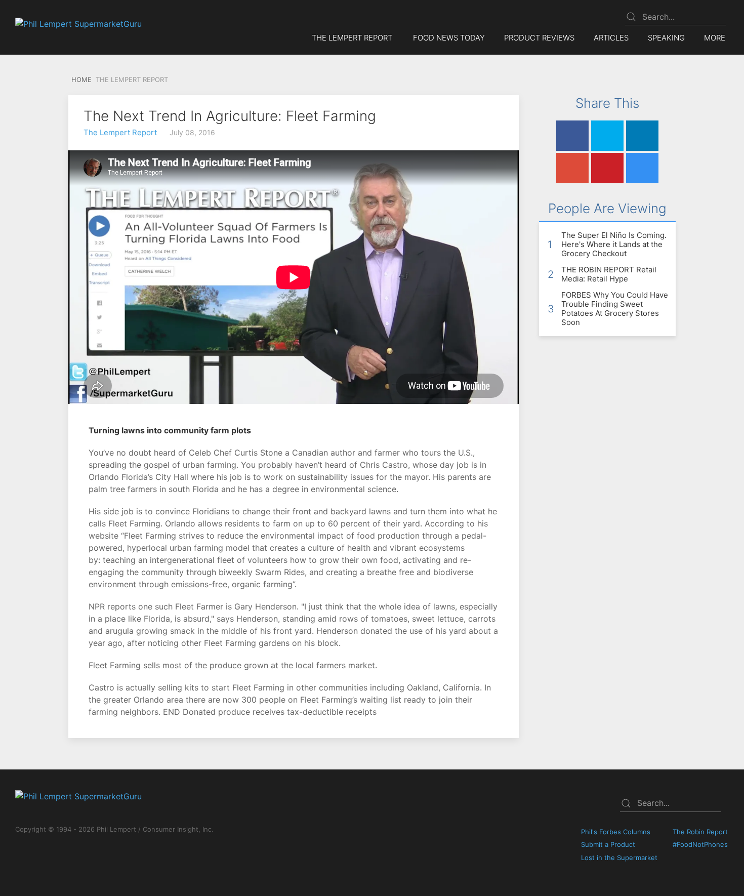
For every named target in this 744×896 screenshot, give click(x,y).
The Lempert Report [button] (352, 38)
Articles (611, 38)
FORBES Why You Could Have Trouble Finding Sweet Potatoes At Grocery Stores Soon (614, 308)
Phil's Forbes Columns (615, 832)
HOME (80, 79)
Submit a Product (608, 844)
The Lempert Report (120, 132)
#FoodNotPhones (700, 844)
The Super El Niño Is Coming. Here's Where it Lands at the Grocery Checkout (614, 244)
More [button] (714, 38)
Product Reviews (539, 38)
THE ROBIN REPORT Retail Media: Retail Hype (608, 274)
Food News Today (449, 38)
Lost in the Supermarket (619, 857)
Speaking (666, 38)
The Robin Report (700, 832)
